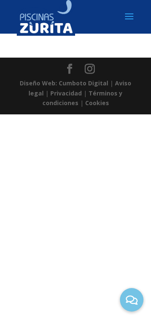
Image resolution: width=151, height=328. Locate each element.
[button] (131, 300)
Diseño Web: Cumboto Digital (64, 83)
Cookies (97, 103)
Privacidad (66, 93)
